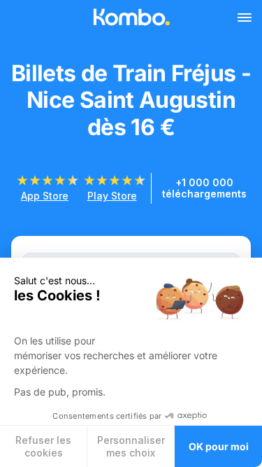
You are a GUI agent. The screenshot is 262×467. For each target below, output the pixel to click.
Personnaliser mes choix (131, 446)
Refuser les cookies (43, 446)
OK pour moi (219, 446)
